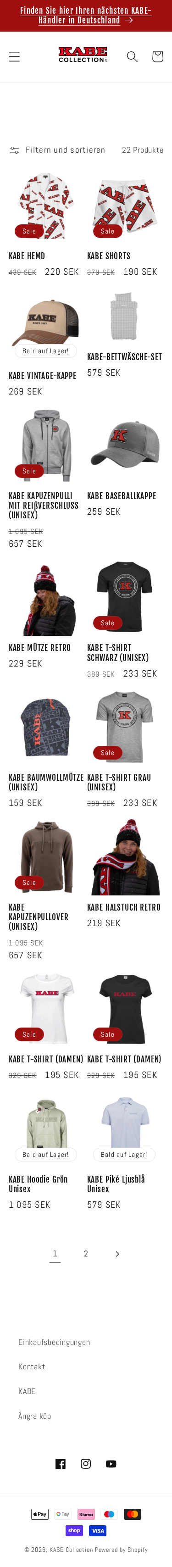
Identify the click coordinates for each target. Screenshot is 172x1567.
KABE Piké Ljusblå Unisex (116, 1184)
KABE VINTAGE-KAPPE (43, 376)
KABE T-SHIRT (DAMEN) (46, 1059)
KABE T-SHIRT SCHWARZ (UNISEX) (118, 652)
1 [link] (55, 1253)
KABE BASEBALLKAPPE (121, 496)
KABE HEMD (27, 256)
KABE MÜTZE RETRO (40, 648)
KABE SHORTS (109, 256)
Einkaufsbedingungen (54, 1342)
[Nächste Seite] (117, 1254)
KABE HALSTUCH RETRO (124, 907)
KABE (27, 1391)
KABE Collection (72, 1550)
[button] (14, 56)
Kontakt (31, 1366)
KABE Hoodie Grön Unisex (38, 1184)
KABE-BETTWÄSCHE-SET (124, 357)
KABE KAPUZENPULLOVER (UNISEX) (39, 917)
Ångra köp (34, 1416)
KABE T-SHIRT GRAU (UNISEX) (119, 782)
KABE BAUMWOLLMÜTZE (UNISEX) (46, 782)
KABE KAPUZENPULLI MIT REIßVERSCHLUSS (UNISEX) (44, 506)
